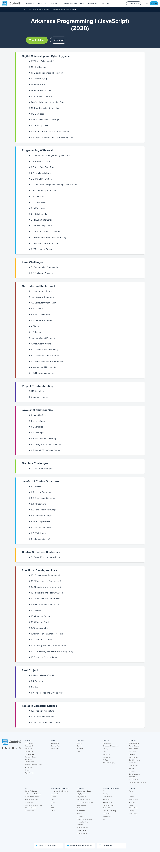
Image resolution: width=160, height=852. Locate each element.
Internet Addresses (41, 320)
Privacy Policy (133, 808)
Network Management (43, 373)
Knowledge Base (82, 822)
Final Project (30, 670)
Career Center (81, 830)
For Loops (38, 208)
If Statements (39, 214)
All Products (29, 743)
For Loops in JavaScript (43, 509)
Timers (36, 610)
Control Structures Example (45, 231)
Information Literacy (41, 96)
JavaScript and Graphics (37, 410)
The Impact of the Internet (45, 355)
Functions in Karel (41, 173)
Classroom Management (111, 746)
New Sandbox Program (60, 791)
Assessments (107, 802)
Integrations (107, 757)
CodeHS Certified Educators (47, 845)
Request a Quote (133, 3)
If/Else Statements (41, 220)
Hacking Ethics (39, 125)
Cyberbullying (39, 78)
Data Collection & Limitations (45, 108)
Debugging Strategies (43, 249)
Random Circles (40, 616)
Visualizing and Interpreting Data (47, 102)
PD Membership (30, 811)
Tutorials (131, 771)
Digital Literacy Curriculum (137, 782)
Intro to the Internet (41, 291)
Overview (59, 40)
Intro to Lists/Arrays (42, 639)
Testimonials (81, 811)
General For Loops (41, 515)
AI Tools (105, 760)
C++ (52, 805)
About (131, 791)
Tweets (79, 814)
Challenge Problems (42, 273)
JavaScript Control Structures (40, 481)
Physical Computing (109, 811)
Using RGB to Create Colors (45, 450)
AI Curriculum (133, 780)
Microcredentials (30, 808)
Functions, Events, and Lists (39, 570)
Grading (105, 749)
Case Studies (81, 805)
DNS (35, 326)
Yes (104, 819)
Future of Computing (42, 716)
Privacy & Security (41, 90)
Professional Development (33, 764)
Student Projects (82, 828)
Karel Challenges (32, 262)
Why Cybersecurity (83, 794)
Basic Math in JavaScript (44, 438)
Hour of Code (133, 766)
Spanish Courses (134, 760)
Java (52, 799)
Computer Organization (43, 302)
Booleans (36, 486)
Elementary (132, 754)
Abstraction (38, 196)
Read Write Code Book (84, 819)
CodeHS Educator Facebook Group (81, 845)
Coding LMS (29, 746)
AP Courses (132, 752)
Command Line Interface (44, 367)
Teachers (80, 749)
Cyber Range (29, 773)
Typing (27, 770)
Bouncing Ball (39, 628)
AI (103, 791)
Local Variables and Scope (45, 604)
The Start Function (41, 179)
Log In (145, 3)
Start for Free (55, 746)
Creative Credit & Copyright (45, 119)
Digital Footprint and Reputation (47, 73)
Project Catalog (134, 746)
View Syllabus (36, 40)
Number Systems (41, 343)
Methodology (36, 391)
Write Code (106, 754)
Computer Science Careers (45, 722)
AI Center (132, 802)
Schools (79, 746)
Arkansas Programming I (61, 9)
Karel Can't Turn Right (42, 167)
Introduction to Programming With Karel (50, 155)
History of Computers (42, 297)
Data (104, 752)
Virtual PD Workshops (32, 797)
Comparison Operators (43, 498)
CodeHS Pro (29, 752)
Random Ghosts (40, 622)
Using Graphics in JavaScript (46, 444)
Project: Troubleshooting (37, 386)
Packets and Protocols (43, 338)
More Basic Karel (40, 161)
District (79, 743)
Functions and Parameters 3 (46, 587)
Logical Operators (41, 492)
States (79, 808)
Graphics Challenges (35, 463)
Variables (37, 427)
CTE (78, 752)
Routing (36, 332)
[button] (30, 3)
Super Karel (38, 202)
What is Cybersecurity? (42, 61)
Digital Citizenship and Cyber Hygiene (46, 56)
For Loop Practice (40, 521)
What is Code (38, 415)
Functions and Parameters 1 (45, 575)
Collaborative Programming (45, 267)
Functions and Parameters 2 (46, 581)
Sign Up (154, 3)
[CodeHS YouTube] (13, 748)
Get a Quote (55, 749)
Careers (131, 797)
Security (131, 811)
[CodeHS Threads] (20, 748)
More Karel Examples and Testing (48, 237)
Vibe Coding (107, 816)
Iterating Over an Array (44, 657)
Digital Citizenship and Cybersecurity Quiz (52, 137)
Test (34, 687)
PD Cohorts (29, 802)
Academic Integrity (109, 763)
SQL (52, 808)
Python (53, 797)
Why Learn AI (81, 797)
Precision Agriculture (42, 711)
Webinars (80, 825)
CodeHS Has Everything (111, 788)
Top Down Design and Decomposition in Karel (54, 184)
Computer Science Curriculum (31, 758)
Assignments (107, 743)
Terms (131, 805)
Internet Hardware (41, 314)
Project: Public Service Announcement (50, 131)
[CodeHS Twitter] (16, 748)
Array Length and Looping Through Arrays (52, 651)
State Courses (133, 757)
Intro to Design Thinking (43, 675)
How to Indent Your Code (44, 243)
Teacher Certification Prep (33, 805)
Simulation (37, 114)
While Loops (38, 533)
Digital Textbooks (134, 774)
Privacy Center (133, 799)
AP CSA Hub (133, 777)
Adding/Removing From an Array (48, 645)
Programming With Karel (37, 150)
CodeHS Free (29, 754)
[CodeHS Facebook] (3, 748)
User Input (37, 432)
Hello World (38, 421)
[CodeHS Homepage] (12, 3)
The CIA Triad (39, 67)
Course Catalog (44, 9)
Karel (53, 811)
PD (26, 788)
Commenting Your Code (43, 190)
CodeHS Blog (81, 816)
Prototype (37, 681)
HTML (53, 802)
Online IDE (28, 749)
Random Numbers (41, 527)
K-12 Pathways (133, 749)
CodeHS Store (107, 845)
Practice (131, 768)
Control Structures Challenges (41, 552)
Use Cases (80, 740)
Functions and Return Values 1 (47, 593)
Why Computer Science (84, 791)
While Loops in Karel (42, 225)
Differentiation (107, 797)
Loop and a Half (40, 539)
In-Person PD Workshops (33, 794)
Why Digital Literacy (83, 799)
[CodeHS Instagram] (6, 748)
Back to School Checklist (85, 802)
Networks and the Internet (38, 286)
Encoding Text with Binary (44, 349)
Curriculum (32, 9)
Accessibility (133, 814)
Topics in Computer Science (39, 706)
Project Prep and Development (47, 693)
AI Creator (28, 767)
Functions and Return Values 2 (47, 598)
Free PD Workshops (31, 799)
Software (37, 308)
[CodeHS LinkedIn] (9, 748)
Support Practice (38, 397)
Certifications (29, 762)
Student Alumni (82, 833)
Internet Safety (39, 84)
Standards (132, 763)
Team (130, 794)
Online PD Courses (31, 791)
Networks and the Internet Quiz (47, 361)
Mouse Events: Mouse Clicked (47, 633)
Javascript (54, 794)
